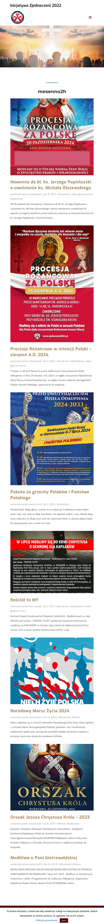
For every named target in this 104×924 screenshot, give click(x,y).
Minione (76, 717)
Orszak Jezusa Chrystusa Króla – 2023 (50, 817)
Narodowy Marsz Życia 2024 (39, 711)
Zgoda (64, 920)
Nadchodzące (77, 361)
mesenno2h (35, 194)
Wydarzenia (16, 198)
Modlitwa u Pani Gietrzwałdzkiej (43, 858)
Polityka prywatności (47, 920)
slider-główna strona (82, 194)
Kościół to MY (24, 600)
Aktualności (64, 194)
